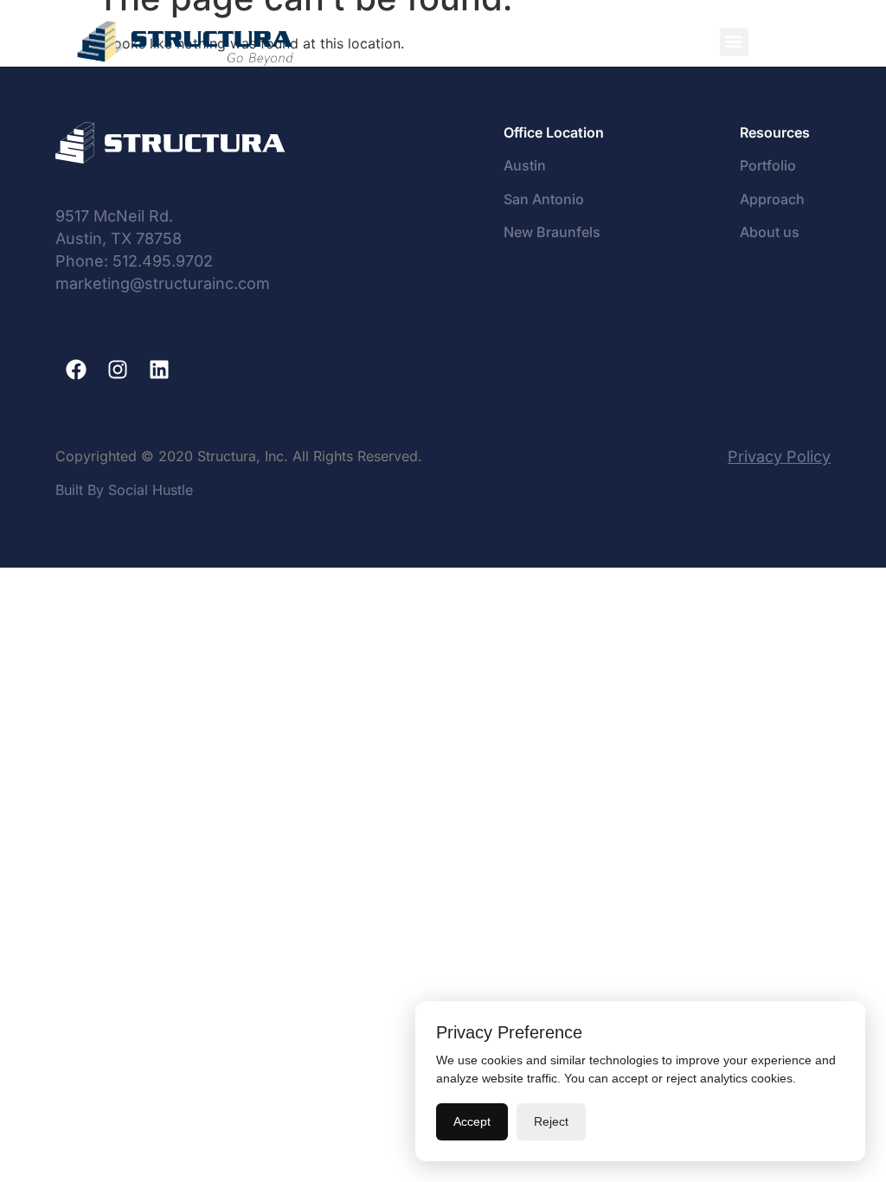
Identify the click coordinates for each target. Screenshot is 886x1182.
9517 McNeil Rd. (114, 216)
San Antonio (544, 199)
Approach (772, 199)
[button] (734, 42)
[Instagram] (117, 369)
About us (769, 232)
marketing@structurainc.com (162, 283)
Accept (472, 1121)
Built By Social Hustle (124, 489)
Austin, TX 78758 (118, 238)
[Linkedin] (159, 369)
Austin (525, 165)
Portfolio (769, 165)
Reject (551, 1121)
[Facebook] (76, 369)
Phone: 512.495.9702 (134, 261)
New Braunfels (552, 232)
